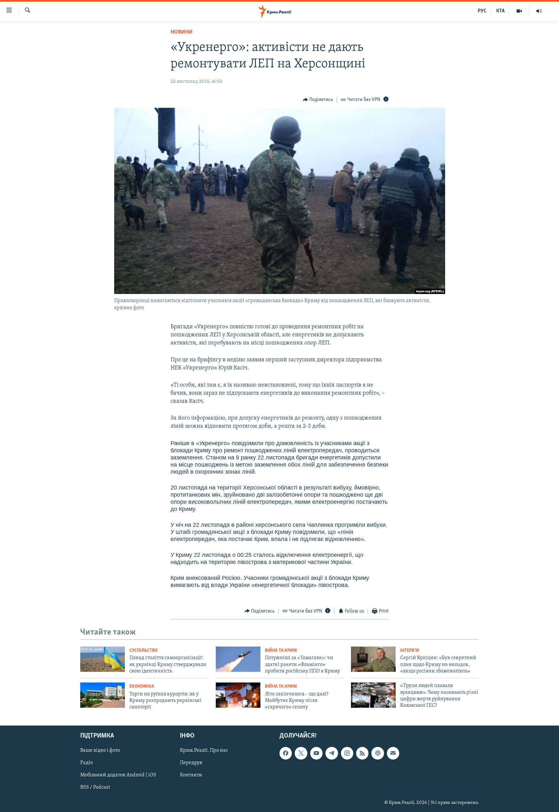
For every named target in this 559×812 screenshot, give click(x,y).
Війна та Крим (281, 650)
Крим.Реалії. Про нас (204, 750)
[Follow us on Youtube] (316, 753)
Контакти (191, 775)
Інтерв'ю (409, 650)
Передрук (191, 762)
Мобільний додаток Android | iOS (118, 775)
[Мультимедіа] (519, 11)
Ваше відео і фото (100, 750)
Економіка (141, 686)
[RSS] (362, 753)
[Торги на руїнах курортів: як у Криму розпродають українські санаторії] (102, 695)
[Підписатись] (393, 753)
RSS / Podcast (95, 787)
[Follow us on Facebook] (286, 753)
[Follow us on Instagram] (347, 753)
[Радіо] (539, 11)
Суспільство (143, 650)
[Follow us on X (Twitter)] (301, 753)
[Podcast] (377, 753)
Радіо (86, 762)
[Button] (318, 100)
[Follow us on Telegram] (331, 753)
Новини (181, 32)
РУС (482, 11)
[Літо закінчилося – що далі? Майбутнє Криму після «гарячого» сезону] (238, 695)
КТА (500, 11)
